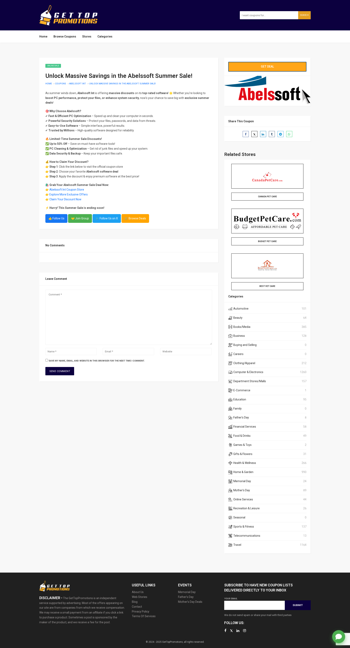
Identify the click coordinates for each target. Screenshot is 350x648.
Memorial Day (242, 481)
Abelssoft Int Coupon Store (66, 189)
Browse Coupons (64, 36)
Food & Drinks (242, 435)
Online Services (243, 499)
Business (239, 335)
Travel (237, 544)
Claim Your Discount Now (65, 199)
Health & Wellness (244, 463)
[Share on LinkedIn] (263, 134)
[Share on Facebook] (246, 134)
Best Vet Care (267, 286)
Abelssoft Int (77, 83)
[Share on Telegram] (280, 134)
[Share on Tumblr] (272, 134)
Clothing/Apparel (244, 363)
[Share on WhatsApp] (289, 134)
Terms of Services (144, 616)
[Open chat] (338, 636)
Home (43, 36)
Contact (137, 606)
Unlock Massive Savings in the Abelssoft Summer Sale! (122, 83)
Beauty (237, 317)
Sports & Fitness (243, 526)
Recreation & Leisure (246, 508)
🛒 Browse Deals (135, 218)
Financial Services (244, 426)
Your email (230, 598)
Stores (86, 36)
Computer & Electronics (248, 372)
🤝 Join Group (80, 218)
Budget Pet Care (267, 241)
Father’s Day (186, 597)
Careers (238, 354)
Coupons (60, 83)
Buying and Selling (245, 345)
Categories (104, 36)
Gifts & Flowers (242, 454)
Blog (135, 601)
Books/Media (241, 326)
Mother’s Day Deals (190, 601)
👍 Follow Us (56, 218)
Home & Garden (243, 472)
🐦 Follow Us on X (107, 218)
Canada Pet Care (267, 196)
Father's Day (241, 417)
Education (239, 399)
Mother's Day (241, 490)
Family (237, 408)
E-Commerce (241, 390)
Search (304, 15)
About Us (138, 592)
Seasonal (239, 517)
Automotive (241, 308)
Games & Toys (242, 444)
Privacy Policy (140, 611)
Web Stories (139, 597)
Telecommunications (246, 535)
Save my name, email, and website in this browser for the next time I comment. (97, 360)
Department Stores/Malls (249, 381)
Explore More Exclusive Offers (68, 194)
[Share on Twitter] (254, 134)
